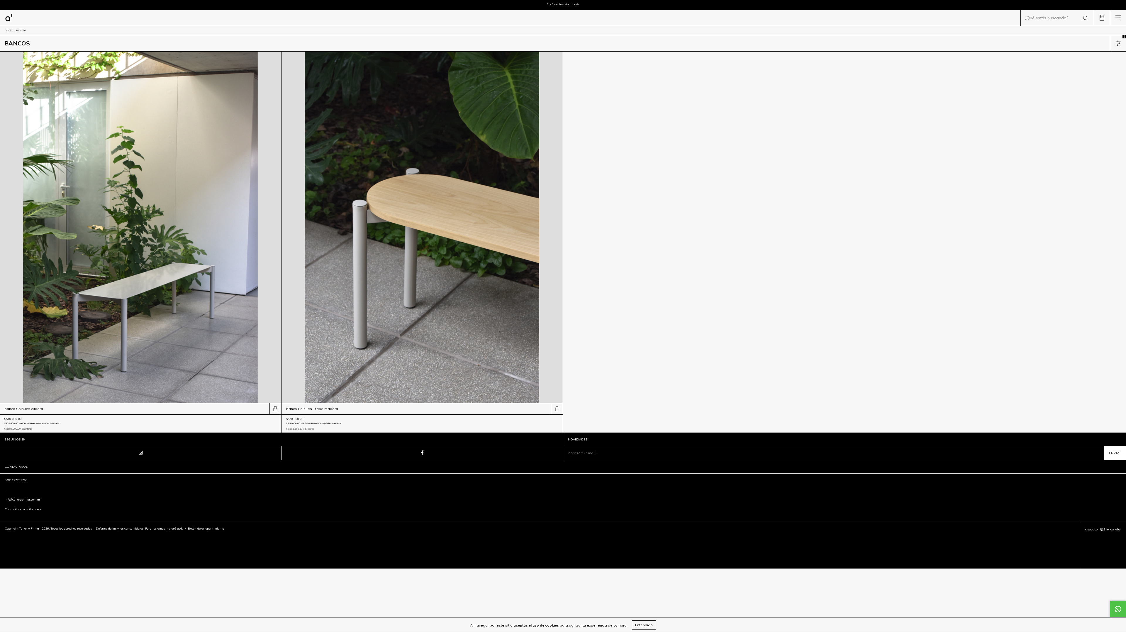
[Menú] (1118, 18)
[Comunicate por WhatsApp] (1118, 609)
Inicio (8, 30)
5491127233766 (16, 480)
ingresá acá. (174, 528)
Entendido (644, 625)
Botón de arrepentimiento (206, 528)
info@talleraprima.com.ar (22, 499)
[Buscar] (1085, 18)
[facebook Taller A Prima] (422, 453)
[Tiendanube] (1103, 530)
